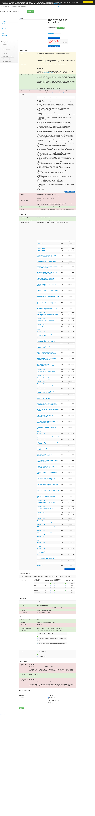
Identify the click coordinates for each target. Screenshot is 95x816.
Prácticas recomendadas (54, 700)
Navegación (4, 42)
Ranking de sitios (59, 6)
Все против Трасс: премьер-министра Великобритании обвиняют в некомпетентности (47, 352)
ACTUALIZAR (61, 27)
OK (88, 2)
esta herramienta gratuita (42, 61)
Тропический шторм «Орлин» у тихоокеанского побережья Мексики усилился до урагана (47, 521)
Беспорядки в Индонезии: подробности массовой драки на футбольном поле (47, 422)
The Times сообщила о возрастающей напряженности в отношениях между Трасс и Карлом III (46, 385)
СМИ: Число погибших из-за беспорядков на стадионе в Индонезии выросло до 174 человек (47, 403)
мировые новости (41, 250)
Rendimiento (52, 697)
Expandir (72, 191)
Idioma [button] (72, 6)
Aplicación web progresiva (54, 703)
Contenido (3, 21)
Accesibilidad (52, 699)
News (38, 245)
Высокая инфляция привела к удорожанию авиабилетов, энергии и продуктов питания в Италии (46, 328)
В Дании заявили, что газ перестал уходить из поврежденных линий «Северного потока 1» (47, 340)
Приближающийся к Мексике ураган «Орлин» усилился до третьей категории (47, 397)
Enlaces (3, 23)
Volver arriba (4, 19)
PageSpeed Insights (5, 38)
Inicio (53, 6)
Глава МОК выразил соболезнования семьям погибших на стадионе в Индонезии (46, 256)
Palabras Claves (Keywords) (7, 26)
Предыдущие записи (41, 560)
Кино (38, 563)
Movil (2, 33)
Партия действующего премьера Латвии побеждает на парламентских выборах (45, 279)
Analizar (30, 11)
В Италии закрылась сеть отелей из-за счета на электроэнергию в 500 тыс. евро (47, 273)
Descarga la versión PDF (54, 38)
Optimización (4, 35)
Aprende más (57, 3)
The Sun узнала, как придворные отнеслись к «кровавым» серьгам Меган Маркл (46, 359)
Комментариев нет (41, 253)
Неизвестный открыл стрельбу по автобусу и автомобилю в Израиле (46, 416)
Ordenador (23, 697)
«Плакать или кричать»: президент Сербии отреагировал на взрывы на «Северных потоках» (47, 503)
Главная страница (41, 248)
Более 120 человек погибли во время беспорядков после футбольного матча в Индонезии (48, 557)
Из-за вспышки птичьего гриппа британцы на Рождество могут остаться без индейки (46, 303)
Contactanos (66, 6)
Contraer (67, 191)
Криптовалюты (40, 565)
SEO (50, 702)
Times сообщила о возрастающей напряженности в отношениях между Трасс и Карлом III (48, 391)
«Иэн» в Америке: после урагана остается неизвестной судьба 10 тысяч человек (46, 372)
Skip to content (40, 243)
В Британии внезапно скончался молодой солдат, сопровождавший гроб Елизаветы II (47, 527)
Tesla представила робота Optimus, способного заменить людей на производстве (47, 454)
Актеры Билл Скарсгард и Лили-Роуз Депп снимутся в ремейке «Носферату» (46, 378)
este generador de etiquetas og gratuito (58, 92)
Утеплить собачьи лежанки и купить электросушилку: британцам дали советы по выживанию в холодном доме (46, 365)
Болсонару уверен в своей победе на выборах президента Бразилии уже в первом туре (47, 321)
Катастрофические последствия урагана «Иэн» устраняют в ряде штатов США (47, 467)
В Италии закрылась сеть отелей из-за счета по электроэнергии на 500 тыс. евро (47, 309)
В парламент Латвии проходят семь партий (46, 261)
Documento (3, 30)
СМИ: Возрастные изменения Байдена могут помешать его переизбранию (46, 533)
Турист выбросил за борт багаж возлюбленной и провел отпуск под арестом (47, 266)
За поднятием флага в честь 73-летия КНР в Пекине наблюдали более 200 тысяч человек (46, 509)
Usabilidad (3, 28)
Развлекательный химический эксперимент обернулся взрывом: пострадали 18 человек (46, 479)
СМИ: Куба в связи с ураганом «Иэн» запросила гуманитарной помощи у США (47, 485)
